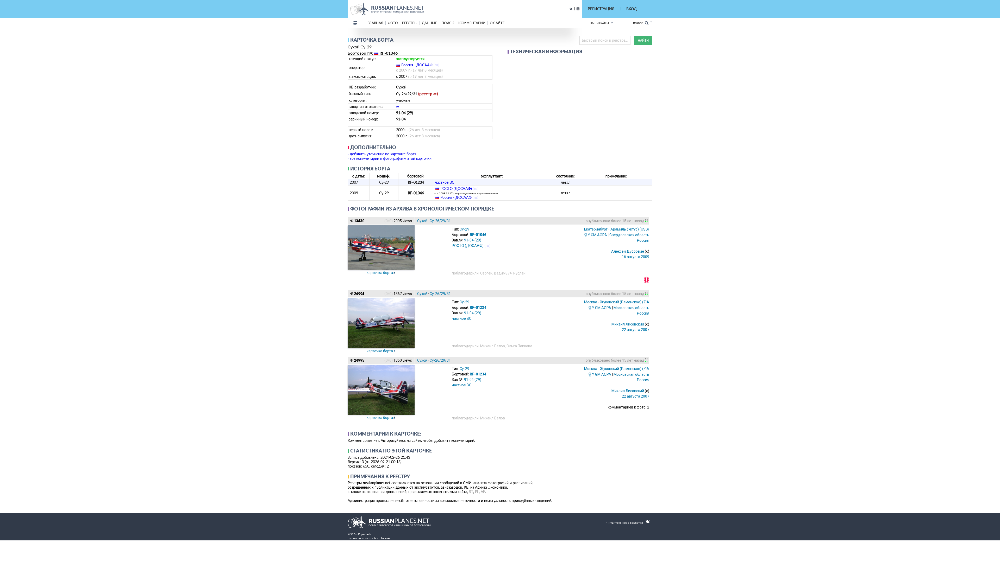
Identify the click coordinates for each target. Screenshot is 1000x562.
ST (471, 491)
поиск (447, 23)
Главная (375, 23)
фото (393, 23)
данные (429, 23)
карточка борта (380, 273)
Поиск (639, 23)
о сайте (497, 23)
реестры (409, 23)
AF (483, 491)
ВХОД (631, 9)
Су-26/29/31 (440, 221)
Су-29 (464, 229)
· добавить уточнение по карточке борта (382, 154)
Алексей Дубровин (627, 251)
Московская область (631, 308)
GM (593, 235)
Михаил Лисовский (627, 324)
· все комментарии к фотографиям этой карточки (390, 158)
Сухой (422, 221)
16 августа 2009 (635, 257)
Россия (643, 240)
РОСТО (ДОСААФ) (456, 188)
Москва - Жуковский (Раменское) (623, 302)
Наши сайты (599, 22)
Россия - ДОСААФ (417, 65)
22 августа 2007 (635, 330)
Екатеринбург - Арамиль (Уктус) (617, 229)
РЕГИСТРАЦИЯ (601, 9)
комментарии (471, 23)
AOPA (602, 235)
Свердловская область (629, 235)
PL (477, 491)
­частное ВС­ (444, 182)
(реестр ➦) (428, 93)
